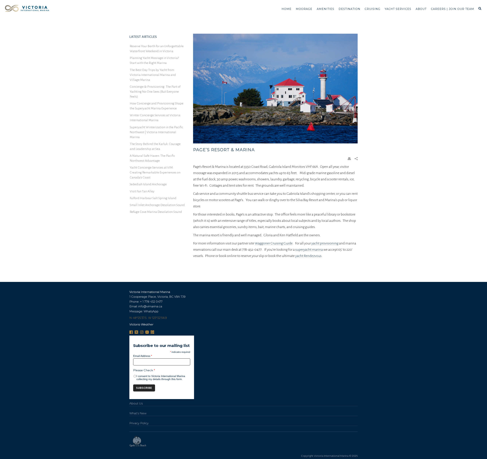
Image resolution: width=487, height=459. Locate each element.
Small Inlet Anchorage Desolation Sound (157, 205)
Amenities (325, 9)
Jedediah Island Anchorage (148, 184)
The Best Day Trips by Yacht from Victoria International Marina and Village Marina (153, 75)
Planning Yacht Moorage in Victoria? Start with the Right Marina (154, 60)
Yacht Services (398, 9)
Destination (349, 9)
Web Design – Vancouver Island (137, 441)
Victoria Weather (141, 324)
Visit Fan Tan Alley (142, 191)
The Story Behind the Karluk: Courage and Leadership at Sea (155, 146)
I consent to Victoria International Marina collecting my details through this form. (160, 378)
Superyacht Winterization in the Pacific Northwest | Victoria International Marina (156, 132)
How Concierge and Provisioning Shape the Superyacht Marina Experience (156, 106)
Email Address (142, 355)
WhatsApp (151, 311)
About (421, 9)
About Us (136, 403)
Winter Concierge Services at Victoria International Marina (155, 118)
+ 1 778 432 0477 (151, 301)
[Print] (349, 158)
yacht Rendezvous (308, 256)
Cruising (372, 9)
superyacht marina (309, 249)
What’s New (137, 413)
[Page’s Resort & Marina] (275, 88)
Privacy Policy (139, 423)
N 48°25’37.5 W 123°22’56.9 (148, 318)
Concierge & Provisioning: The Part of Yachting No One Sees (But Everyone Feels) (155, 91)
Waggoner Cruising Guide (273, 243)
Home (286, 9)
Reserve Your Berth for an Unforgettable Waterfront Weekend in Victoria (157, 49)
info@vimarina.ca (150, 306)
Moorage (304, 9)
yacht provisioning (324, 243)
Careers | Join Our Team (452, 9)
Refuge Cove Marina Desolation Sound (156, 212)
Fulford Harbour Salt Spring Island (153, 198)
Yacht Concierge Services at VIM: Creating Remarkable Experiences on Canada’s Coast (155, 172)
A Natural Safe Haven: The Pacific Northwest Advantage (152, 158)
